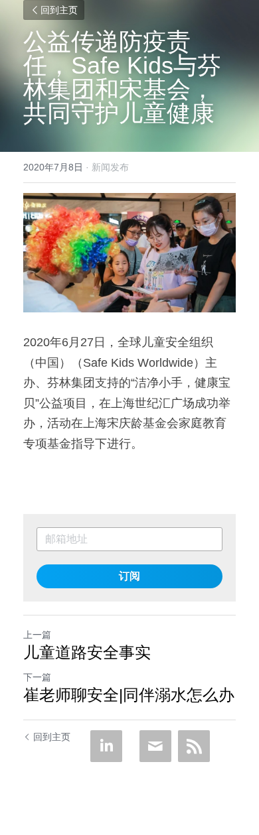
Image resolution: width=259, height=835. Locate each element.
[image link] (129, 252)
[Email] (155, 746)
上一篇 (37, 634)
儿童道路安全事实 (87, 652)
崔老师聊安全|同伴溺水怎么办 (128, 695)
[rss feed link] (194, 746)
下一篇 (37, 677)
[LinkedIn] (106, 746)
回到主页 (59, 10)
